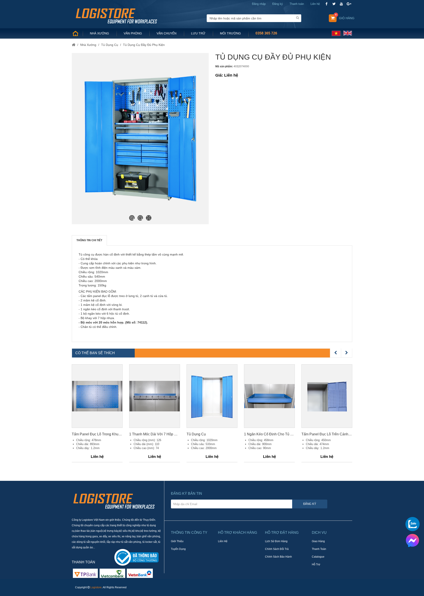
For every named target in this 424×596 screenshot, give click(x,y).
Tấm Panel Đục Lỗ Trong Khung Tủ (97, 434)
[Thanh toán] (112, 573)
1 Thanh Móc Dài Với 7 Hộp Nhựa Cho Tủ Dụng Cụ (154, 434)
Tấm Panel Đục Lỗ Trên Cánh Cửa (326, 434)
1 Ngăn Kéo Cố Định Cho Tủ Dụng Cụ (269, 434)
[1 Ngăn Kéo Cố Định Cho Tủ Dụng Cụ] (269, 396)
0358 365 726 (266, 33)
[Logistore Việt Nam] (116, 15)
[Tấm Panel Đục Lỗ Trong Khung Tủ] (97, 396)
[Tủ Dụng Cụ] (212, 396)
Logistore (96, 587)
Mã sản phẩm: (224, 66)
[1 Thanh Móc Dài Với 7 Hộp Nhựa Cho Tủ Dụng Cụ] (154, 396)
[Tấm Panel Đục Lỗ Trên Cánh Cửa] (327, 396)
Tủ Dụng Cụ (196, 434)
